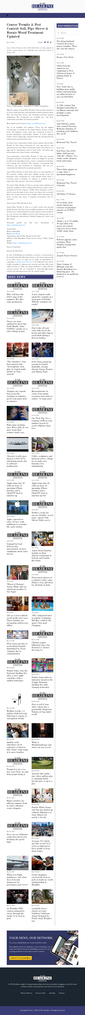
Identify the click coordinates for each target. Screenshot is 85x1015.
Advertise (52, 993)
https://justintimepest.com (36, 123)
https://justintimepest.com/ (22, 243)
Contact (61, 993)
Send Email (16, 234)
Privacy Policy (41, 993)
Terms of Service (26, 993)
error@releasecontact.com (24, 262)
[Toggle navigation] (7, 15)
